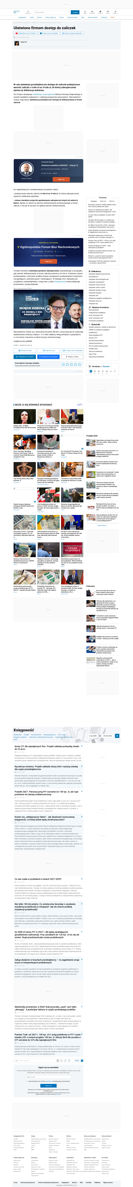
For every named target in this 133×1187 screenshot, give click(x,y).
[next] (82, 1064)
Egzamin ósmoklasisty (37, 1177)
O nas (15, 1186)
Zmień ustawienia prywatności (48, 1186)
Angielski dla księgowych (63, 741)
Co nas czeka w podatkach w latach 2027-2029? (101, 219)
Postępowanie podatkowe (97, 316)
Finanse (104, 1147)
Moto (82, 17)
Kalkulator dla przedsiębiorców (99, 283)
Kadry (32, 17)
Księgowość (22, 17)
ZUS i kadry (62, 738)
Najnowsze (103, 204)
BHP (32, 1151)
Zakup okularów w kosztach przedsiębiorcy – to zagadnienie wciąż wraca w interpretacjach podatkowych (102, 235)
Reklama (97, 1186)
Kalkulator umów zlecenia (97, 288)
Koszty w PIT (93, 341)
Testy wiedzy (34, 1179)
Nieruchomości (93, 17)
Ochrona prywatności (28, 1186)
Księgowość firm (19, 1139)
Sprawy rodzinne (53, 1142)
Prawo (61, 17)
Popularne (94, 204)
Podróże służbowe (89, 1170)
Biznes (39, 17)
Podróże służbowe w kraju (91, 1164)
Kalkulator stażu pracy (72, 1172)
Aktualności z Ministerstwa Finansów (41, 741)
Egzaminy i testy (36, 1170)
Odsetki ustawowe (89, 1172)
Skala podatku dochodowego (92, 1175)
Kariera (74, 1186)
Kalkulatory (96, 275)
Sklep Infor (52, 1153)
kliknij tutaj (58, 1097)
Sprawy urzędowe (54, 1149)
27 (103, 375)
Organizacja (17, 1164)
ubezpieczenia (60, 257)
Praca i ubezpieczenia (72, 1147)
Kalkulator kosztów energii (97, 294)
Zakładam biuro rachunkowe (92, 1142)
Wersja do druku (26, 326)
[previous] (58, 1064)
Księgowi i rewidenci (20, 741)
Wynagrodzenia (35, 1144)
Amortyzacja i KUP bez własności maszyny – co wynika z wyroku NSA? (102, 265)
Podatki (26, 738)
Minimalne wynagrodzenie (91, 1166)
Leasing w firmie (71, 1151)
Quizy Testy (92, 357)
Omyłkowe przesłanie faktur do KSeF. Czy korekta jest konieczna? (101, 255)
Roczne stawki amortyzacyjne (98, 349)
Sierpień (106, 370)
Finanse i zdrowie (71, 1153)
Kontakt (88, 1186)
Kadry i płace (17, 1172)
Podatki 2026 (92, 439)
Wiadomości (35, 22)
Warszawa (60, 227)
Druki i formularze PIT (96, 319)
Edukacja (104, 17)
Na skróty (105, 1161)
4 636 (77, 1064)
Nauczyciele (34, 1168)
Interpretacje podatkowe (96, 360)
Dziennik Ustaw (53, 1164)
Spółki (68, 1144)
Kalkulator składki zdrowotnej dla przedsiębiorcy (99, 279)
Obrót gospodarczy (50, 738)
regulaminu (49, 1085)
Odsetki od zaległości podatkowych (100, 302)
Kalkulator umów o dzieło (97, 291)
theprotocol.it (105, 1175)
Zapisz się (61, 155)
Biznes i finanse (70, 1142)
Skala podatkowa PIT (96, 339)
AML (85, 1153)
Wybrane (111, 204)
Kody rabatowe (106, 1168)
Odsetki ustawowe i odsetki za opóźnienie (102, 330)
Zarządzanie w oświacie (38, 1172)
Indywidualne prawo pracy (38, 1142)
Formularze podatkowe (96, 324)
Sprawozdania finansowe (91, 1151)
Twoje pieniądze (72, 17)
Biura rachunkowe (90, 1139)
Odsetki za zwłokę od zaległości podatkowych (99, 335)
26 (99, 375)
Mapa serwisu (108, 1186)
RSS (81, 1186)
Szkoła (33, 1166)
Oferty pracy (105, 1177)
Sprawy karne (53, 1144)
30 (115, 375)
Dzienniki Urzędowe (54, 1168)
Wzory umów (105, 1170)
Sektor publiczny (50, 17)
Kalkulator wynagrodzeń (96, 285)
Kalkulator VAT (93, 299)
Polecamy (90, 589)
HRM (32, 1153)
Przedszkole (34, 1164)
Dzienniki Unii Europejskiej (56, 1170)
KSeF (112, 17)
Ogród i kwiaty (106, 1151)
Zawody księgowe (19, 1151)
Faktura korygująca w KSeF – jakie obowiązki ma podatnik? (99, 250)
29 (111, 375)
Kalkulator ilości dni (95, 304)
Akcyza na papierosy (95, 355)
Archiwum (104, 1166)
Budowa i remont (106, 1149)
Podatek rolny (93, 352)
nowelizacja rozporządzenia (44, 94)
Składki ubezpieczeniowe (91, 1168)
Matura (33, 1175)
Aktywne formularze (100, 311)
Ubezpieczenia (35, 1147)
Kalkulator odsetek (71, 1170)
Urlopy (33, 1149)
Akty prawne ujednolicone (56, 1172)
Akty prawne (53, 1161)
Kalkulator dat (93, 307)
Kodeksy (51, 1175)
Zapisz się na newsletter (74, 326)
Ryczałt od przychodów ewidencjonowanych (96, 345)
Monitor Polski (53, 1166)
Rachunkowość (94, 313)
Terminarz (96, 370)
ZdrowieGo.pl (105, 1164)
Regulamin (65, 1186)
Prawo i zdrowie (53, 1155)
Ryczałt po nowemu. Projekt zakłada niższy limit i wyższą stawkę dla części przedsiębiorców (102, 209)
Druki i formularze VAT (96, 321)
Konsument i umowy (54, 1147)
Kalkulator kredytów (95, 296)
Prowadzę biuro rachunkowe (92, 1144)
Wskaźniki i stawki (90, 1161)
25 (95, 375)
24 (91, 375)
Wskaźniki (95, 328)
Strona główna (18, 22)
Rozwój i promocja (19, 1170)
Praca (50, 1151)
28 (107, 375)
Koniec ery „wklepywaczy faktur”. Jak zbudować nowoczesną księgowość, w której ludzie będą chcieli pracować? (102, 214)
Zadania (16, 1168)
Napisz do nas (50, 326)
